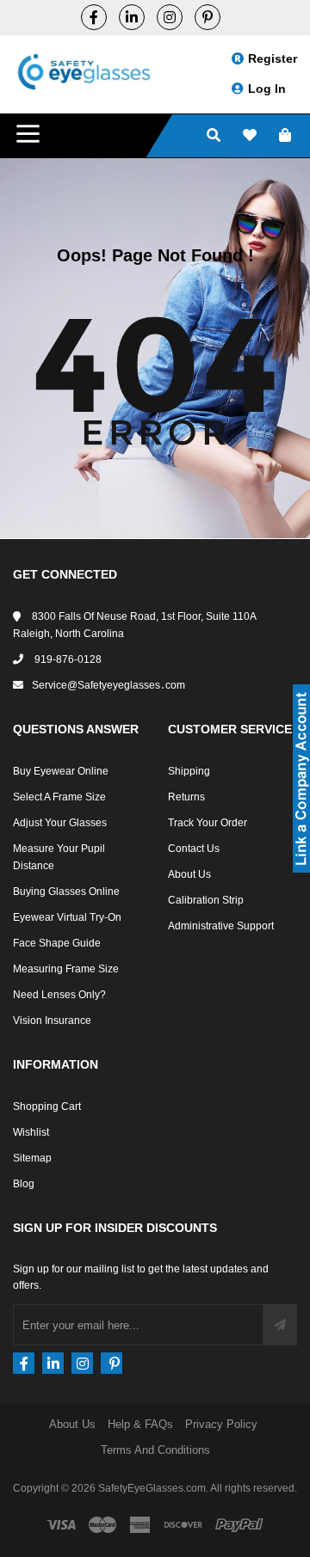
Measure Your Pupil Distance (59, 857)
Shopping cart (47, 1106)
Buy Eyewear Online (60, 771)
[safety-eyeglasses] (132, 17)
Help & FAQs (140, 1424)
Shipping (189, 771)
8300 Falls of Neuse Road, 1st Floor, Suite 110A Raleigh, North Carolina (134, 625)
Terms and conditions (155, 1450)
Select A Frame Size (59, 797)
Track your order (207, 823)
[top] (17, 1513)
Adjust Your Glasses (60, 823)
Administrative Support (221, 926)
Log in (267, 88)
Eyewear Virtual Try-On (67, 917)
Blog (23, 1184)
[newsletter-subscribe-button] (280, 1325)
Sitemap (32, 1158)
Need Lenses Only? (59, 995)
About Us (189, 874)
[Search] (213, 136)
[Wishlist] (250, 136)
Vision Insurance (52, 1021)
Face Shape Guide (57, 943)
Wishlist (31, 1132)
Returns (186, 797)
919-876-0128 (67, 659)
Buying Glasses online (66, 892)
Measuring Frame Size (66, 969)
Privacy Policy (221, 1424)
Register (272, 58)
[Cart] (285, 136)
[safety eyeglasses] (94, 17)
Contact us (194, 849)
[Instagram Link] (170, 17)
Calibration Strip (206, 900)
